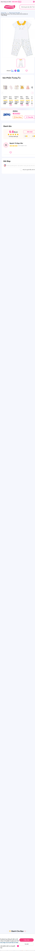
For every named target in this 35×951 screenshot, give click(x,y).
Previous (3, 94)
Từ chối (26, 944)
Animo (15, 111)
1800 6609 (14, 1)
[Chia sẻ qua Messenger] (15, 70)
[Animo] (7, 114)
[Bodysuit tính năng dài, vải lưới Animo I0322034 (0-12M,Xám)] (5, 87)
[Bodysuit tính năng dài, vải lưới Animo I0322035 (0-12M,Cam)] (17, 87)
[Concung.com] (9, 7)
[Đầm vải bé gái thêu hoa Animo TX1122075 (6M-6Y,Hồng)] (28, 87)
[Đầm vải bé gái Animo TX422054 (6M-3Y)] (22, 87)
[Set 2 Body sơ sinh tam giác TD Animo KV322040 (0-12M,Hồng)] (11, 87)
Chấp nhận (26, 940)
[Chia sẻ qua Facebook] (18, 70)
